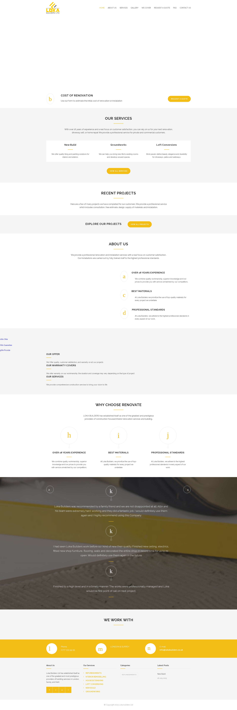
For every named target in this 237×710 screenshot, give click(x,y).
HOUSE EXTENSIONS (94, 680)
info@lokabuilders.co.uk (171, 650)
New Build (70, 145)
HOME (102, 8)
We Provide (5, 350)
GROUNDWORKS (93, 692)
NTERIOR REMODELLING (96, 677)
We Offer (4, 339)
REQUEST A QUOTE (162, 8)
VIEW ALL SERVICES (118, 171)
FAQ (175, 8)
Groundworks (118, 145)
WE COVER (146, 8)
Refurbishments (129, 675)
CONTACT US (185, 8)
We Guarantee (6, 345)
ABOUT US (112, 8)
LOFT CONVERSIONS (94, 684)
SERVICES (124, 8)
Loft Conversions (166, 145)
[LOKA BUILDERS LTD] (69, 8)
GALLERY (134, 8)
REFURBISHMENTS (93, 673)
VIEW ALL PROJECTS (140, 224)
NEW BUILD (91, 688)
